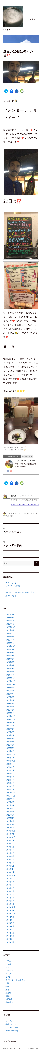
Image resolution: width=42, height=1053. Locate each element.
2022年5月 (10, 738)
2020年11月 (10, 796)
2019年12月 (10, 831)
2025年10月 (10, 627)
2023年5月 (10, 700)
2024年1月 (9, 675)
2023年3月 (10, 707)
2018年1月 (9, 904)
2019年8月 (9, 843)
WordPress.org (11, 1030)
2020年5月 (10, 815)
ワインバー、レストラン (15, 980)
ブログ (8, 967)
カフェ (8, 961)
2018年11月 (10, 872)
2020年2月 (10, 824)
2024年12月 (10, 643)
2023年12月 (10, 678)
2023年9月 (10, 687)
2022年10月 (10, 722)
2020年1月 (9, 827)
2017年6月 (9, 926)
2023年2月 (10, 710)
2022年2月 (10, 748)
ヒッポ (8, 964)
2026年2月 (10, 617)
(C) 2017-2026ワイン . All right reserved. (24, 1048)
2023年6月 (10, 697)
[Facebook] (7, 470)
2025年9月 (10, 630)
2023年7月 (10, 694)
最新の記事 (28, 456)
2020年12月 (10, 792)
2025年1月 (9, 640)
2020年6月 (10, 812)
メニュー (33, 19)
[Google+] (10, 470)
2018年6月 (9, 888)
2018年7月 (9, 885)
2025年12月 (10, 624)
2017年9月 (9, 917)
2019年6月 (9, 850)
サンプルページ (9, 1041)
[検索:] (18, 563)
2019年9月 (9, 840)
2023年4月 (10, 703)
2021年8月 (9, 767)
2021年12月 (10, 754)
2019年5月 (9, 853)
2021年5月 (9, 777)
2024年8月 (10, 652)
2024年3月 (10, 668)
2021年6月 (9, 773)
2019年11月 (10, 834)
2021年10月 (10, 761)
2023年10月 (10, 684)
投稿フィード (10, 1024)
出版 (7, 983)
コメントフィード (12, 1027)
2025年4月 (10, 637)
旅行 (7, 989)
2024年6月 (10, 659)
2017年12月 (10, 907)
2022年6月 (10, 735)
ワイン (7, 30)
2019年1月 (9, 866)
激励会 (8, 996)
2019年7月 (9, 847)
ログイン (9, 1021)
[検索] (36, 563)
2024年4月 (10, 665)
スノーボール (10, 583)
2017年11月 (10, 910)
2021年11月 (10, 757)
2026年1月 (9, 621)
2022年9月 (10, 726)
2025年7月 (10, 633)
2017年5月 (9, 929)
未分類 (8, 993)
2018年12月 (10, 869)
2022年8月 (10, 729)
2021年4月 (9, 780)
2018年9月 (9, 878)
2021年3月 (9, 783)
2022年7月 (10, 732)
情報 (11, 516)
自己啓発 (9, 999)
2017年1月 (9, 942)
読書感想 (9, 1002)
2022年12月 (10, 716)
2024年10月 (10, 646)
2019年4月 (9, 856)
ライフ (8, 974)
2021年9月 (9, 764)
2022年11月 (10, 719)
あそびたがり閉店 (12, 586)
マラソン (9, 970)
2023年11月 (10, 681)
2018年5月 (9, 891)
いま (7, 589)
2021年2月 (9, 786)
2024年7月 (10, 656)
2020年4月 (10, 818)
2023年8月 (10, 691)
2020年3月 (10, 821)
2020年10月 (10, 799)
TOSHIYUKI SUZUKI (13, 513)
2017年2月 (9, 939)
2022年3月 (10, 745)
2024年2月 (10, 672)
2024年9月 (10, 649)
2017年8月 (9, 920)
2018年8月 (9, 882)
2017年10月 (10, 913)
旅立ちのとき (10, 595)
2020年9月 (10, 802)
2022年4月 (10, 742)
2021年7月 (9, 770)
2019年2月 (9, 862)
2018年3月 (9, 897)
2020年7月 (10, 808)
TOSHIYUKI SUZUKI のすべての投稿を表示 (25, 504)
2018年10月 (10, 875)
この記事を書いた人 (12, 456)
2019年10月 (10, 837)
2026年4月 (10, 614)
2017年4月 (9, 932)
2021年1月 (9, 789)
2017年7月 (9, 923)
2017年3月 (9, 936)
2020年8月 (10, 805)
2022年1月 (9, 751)
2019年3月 (9, 859)
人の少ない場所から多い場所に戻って (20, 592)
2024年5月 (10, 662)
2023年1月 (9, 713)
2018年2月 (9, 901)
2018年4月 (9, 894)
